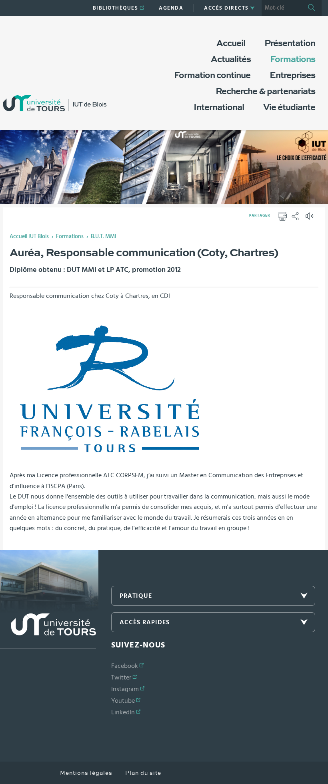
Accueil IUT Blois (29, 236)
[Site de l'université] (48, 631)
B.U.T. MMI (103, 236)
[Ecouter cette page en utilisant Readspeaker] (310, 218)
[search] (282, 8)
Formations (70, 236)
